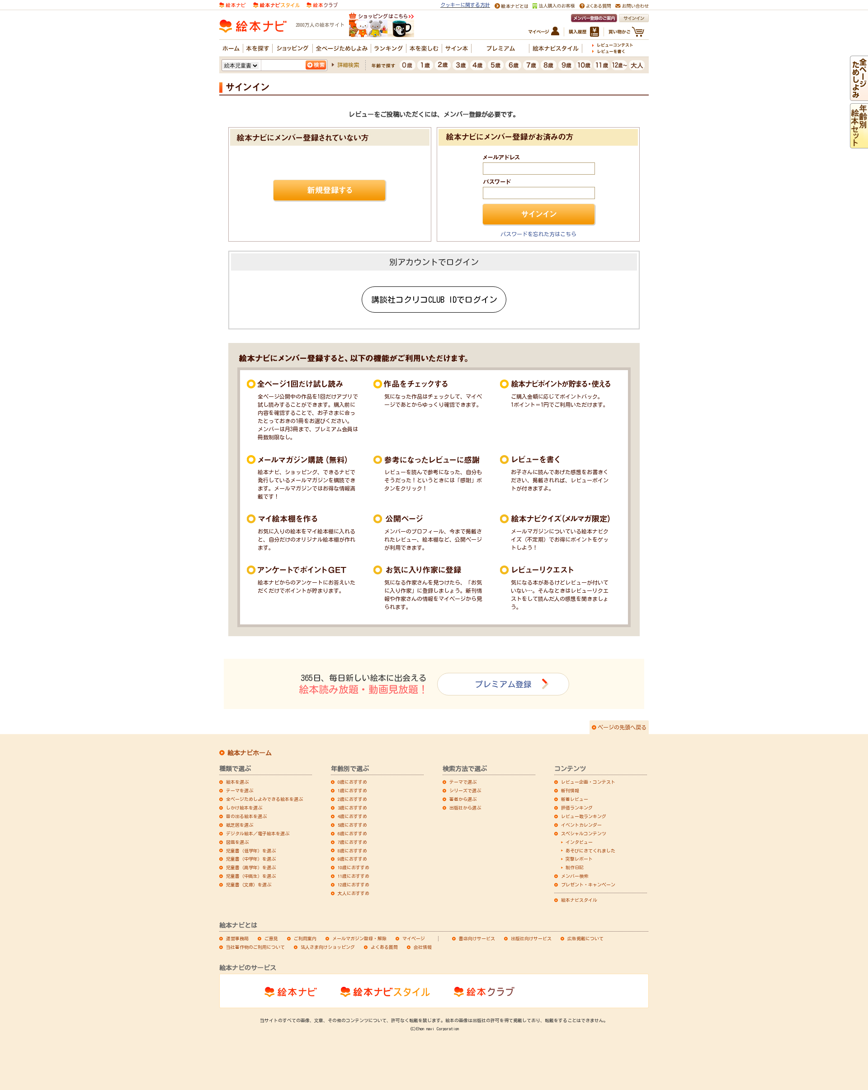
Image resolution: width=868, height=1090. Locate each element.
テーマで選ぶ (462, 782)
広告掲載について (585, 938)
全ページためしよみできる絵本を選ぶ (264, 799)
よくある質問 (384, 947)
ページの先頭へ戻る (622, 727)
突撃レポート (579, 859)
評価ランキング (577, 807)
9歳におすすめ (352, 859)
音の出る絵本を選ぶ (246, 816)
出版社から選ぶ (465, 807)
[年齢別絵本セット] (859, 144)
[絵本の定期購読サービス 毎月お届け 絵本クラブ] (322, 4)
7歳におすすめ (352, 842)
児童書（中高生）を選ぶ (251, 876)
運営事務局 (237, 938)
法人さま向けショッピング (328, 947)
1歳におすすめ (352, 790)
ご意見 (271, 938)
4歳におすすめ (352, 816)
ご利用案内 (305, 938)
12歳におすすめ (353, 884)
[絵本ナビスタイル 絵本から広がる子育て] (276, 4)
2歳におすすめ (352, 799)
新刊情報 (570, 790)
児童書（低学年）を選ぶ (251, 850)
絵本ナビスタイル (579, 900)
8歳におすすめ (352, 850)
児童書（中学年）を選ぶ (251, 859)
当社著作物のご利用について (255, 947)
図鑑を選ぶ (237, 842)
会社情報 (423, 947)
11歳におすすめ (353, 876)
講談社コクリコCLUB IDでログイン (434, 299)
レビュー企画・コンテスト (588, 782)
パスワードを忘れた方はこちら (538, 234)
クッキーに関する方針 (465, 4)
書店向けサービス (477, 938)
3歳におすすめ (352, 807)
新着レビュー (574, 799)
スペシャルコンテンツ (583, 833)
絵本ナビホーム (249, 753)
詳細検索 (348, 64)
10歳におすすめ (353, 867)
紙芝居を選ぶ (239, 825)
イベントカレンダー (581, 825)
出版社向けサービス (531, 938)
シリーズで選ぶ (465, 790)
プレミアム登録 (503, 684)
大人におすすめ (353, 893)
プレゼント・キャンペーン (588, 884)
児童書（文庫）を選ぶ (248, 884)
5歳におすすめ (352, 825)
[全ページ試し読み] (859, 97)
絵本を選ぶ (237, 782)
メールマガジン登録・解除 (359, 938)
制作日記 (575, 867)
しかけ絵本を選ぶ (244, 807)
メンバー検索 (574, 876)
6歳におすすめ (352, 833)
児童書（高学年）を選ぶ (251, 867)
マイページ (413, 938)
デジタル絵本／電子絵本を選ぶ (257, 833)
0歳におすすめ (352, 782)
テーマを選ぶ (239, 790)
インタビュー (579, 842)
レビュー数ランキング (583, 816)
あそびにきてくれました (590, 850)
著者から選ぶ (462, 799)
